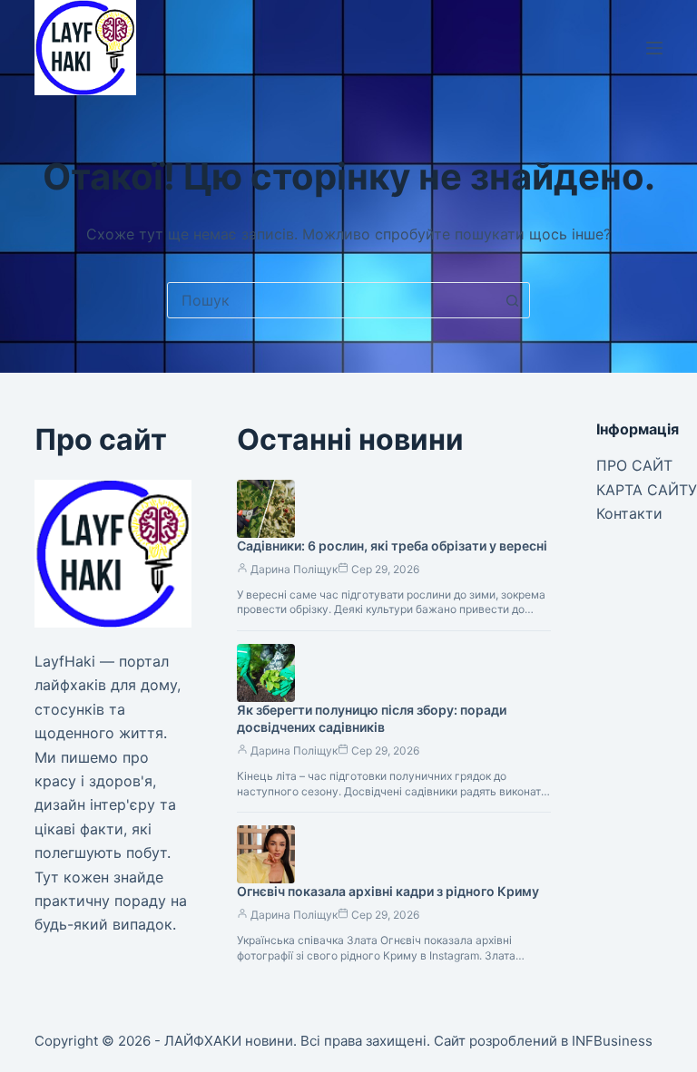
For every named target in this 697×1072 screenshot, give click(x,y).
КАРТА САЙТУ (646, 490)
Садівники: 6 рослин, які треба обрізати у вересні (392, 545)
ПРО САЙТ (634, 465)
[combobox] (331, 300)
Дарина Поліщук (294, 569)
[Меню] (654, 48)
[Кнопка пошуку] (512, 300)
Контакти (629, 513)
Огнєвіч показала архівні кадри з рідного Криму (388, 891)
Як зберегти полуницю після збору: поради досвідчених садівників (371, 718)
